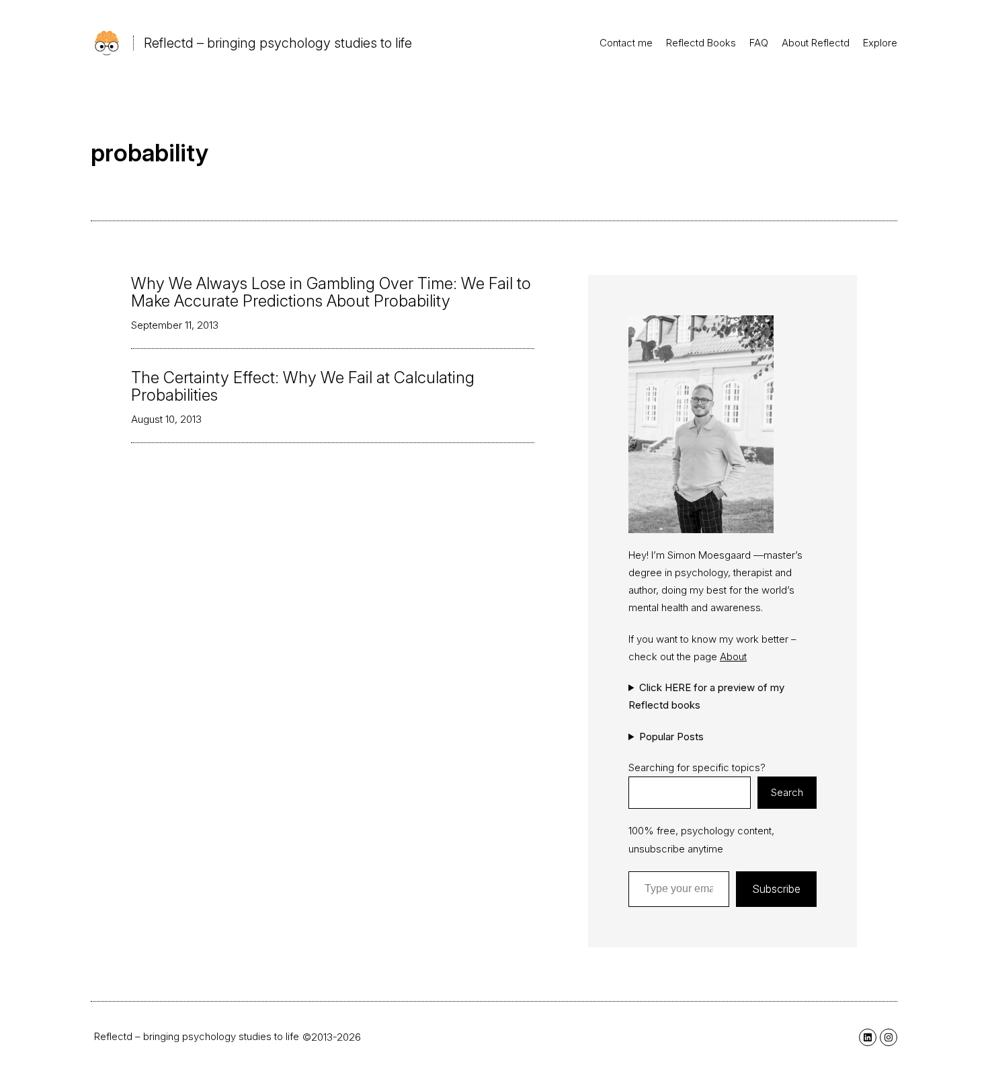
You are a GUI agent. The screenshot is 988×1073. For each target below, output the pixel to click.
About (733, 656)
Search (787, 792)
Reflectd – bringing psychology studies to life (278, 43)
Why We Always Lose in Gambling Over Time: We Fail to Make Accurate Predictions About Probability (331, 293)
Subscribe (776, 889)
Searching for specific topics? (697, 767)
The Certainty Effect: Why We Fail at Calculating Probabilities (303, 387)
